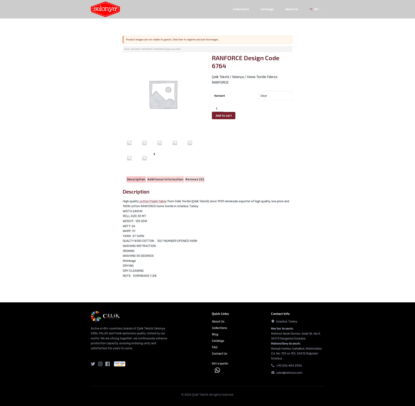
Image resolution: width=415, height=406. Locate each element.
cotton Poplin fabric (153, 201)
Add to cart (224, 115)
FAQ (214, 347)
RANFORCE (147, 49)
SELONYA (135, 49)
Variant (219, 95)
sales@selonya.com (289, 373)
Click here (178, 39)
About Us (291, 9)
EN (316, 9)
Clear (263, 95)
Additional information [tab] (165, 179)
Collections (241, 9)
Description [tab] (136, 179)
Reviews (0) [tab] (194, 179)
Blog (215, 334)
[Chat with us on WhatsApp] (217, 370)
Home (127, 49)
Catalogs (267, 9)
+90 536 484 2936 (289, 365)
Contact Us (219, 353)
